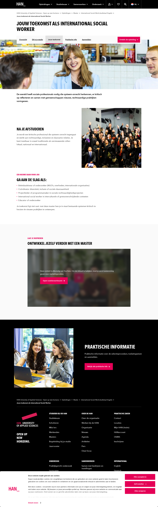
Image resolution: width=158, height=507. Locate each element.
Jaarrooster (54, 446)
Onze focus (86, 451)
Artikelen (86, 441)
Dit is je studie (37, 40)
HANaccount (119, 432)
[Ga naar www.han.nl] (21, 4)
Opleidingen (44, 4)
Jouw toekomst (54, 40)
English (117, 466)
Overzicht (23, 40)
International (120, 461)
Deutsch (117, 470)
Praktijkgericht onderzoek (60, 466)
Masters (52, 437)
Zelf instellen (139, 484)
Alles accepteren (140, 477)
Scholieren (54, 423)
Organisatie (87, 427)
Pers (83, 446)
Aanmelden (86, 40)
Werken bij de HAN (90, 423)
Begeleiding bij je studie (60, 441)
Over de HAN (87, 413)
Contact (117, 418)
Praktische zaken (122, 413)
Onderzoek (97, 4)
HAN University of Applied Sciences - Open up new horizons (38, 13)
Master (75, 13)
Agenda (85, 437)
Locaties (117, 423)
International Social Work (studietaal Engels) (96, 13)
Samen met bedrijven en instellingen (92, 467)
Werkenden (54, 432)
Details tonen (33, 503)
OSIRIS (117, 437)
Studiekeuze (61, 4)
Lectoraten (54, 470)
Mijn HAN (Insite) (121, 427)
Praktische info (71, 40)
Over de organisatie (90, 418)
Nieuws (85, 432)
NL (135, 4)
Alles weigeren (140, 491)
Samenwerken (80, 4)
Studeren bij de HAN (58, 413)
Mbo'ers (52, 427)
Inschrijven (119, 441)
